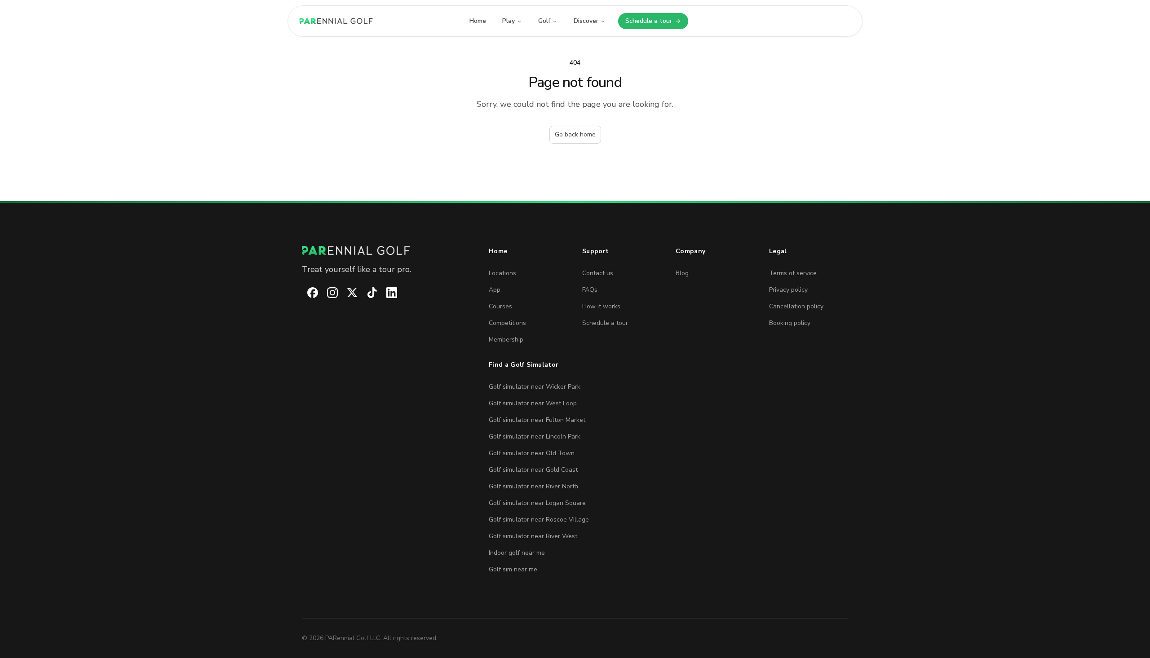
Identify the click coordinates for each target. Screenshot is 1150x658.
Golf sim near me (513, 569)
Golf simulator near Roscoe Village (539, 519)
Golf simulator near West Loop (533, 403)
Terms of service (793, 273)
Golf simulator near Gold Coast (533, 469)
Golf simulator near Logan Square (537, 503)
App (494, 289)
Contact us (597, 273)
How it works (601, 306)
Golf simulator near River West (533, 536)
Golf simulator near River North (533, 486)
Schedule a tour (656, 23)
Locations (502, 273)
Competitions (507, 323)
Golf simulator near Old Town (532, 453)
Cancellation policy (796, 306)
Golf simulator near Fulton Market (537, 420)
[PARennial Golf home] (388, 250)
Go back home (575, 134)
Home (477, 21)
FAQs (589, 289)
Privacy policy (788, 289)
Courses (500, 306)
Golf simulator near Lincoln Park (534, 436)
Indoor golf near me (517, 552)
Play (508, 21)
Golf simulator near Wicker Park (534, 386)
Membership (506, 339)
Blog (682, 273)
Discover (586, 21)
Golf (544, 21)
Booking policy (789, 323)
